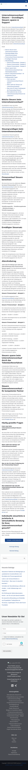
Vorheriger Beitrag (14, 546)
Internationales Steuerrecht (14, 694)
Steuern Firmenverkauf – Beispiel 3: (16, 66)
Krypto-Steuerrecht (14, 708)
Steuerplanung (16, 719)
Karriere (14, 741)
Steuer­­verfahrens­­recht (16, 723)
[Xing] (15, 685)
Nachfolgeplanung (14, 704)
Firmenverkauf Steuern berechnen (14, 57)
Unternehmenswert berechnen (16, 702)
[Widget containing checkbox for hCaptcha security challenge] (13, 644)
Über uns (14, 738)
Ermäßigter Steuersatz (11, 59)
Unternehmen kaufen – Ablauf (16, 716)
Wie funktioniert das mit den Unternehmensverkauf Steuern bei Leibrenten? (16, 93)
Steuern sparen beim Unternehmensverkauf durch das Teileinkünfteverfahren (13, 69)
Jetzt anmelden (7, 651)
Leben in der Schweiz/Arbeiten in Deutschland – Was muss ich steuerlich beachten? (12, 581)
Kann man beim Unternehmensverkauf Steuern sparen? (15, 81)
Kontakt (14, 750)
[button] (26, 1)
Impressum (14, 752)
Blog (14, 740)
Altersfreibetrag (9, 60)
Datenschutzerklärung (11, 638)
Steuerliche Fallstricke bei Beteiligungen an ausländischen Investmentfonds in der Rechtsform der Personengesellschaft (13, 574)
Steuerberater (5, 174)
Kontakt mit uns (9, 419)
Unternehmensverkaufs (8, 298)
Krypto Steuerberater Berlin (14, 729)
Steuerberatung (14, 717)
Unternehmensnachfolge (14, 698)
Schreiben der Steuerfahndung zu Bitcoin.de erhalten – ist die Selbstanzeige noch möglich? (13, 588)
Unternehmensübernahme (16, 712)
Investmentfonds (14, 706)
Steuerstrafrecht (15, 725)
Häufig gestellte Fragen (11, 77)
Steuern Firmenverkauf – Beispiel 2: (16, 64)
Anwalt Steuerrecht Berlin (14, 727)
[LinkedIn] (12, 685)
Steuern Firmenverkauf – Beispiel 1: (16, 62)
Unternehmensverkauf (17, 27)
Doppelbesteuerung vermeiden (15, 697)
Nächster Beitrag (14, 550)
